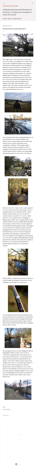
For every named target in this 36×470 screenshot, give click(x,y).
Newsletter (17, 19)
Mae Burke (19, 465)
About (10, 19)
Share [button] (4, 407)
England (8, 409)
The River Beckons (10, 6)
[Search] (32, 2)
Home (5, 19)
